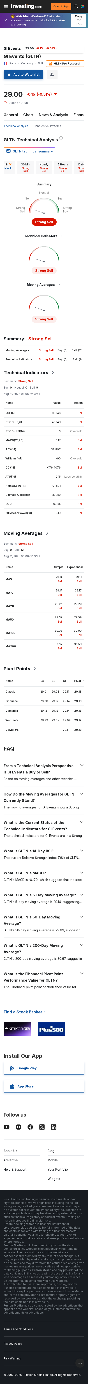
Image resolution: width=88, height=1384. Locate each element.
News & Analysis (53, 114)
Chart (28, 114)
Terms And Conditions (18, 1329)
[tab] (25, 167)
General (11, 114)
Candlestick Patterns (47, 126)
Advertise (11, 1160)
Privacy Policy (13, 1343)
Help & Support (15, 1169)
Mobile (53, 1160)
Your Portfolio (58, 1169)
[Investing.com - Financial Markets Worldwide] (26, 6)
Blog (51, 1151)
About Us (10, 1151)
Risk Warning (12, 1358)
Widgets (54, 1179)
